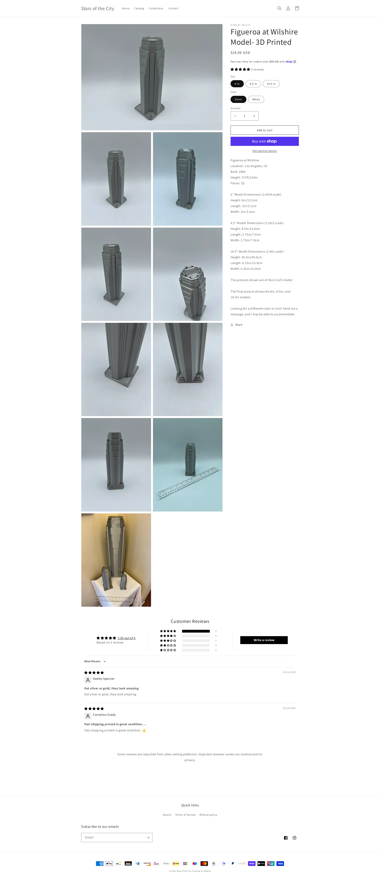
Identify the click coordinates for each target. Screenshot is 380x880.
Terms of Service (185, 814)
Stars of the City (184, 871)
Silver (238, 99)
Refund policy (208, 814)
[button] (279, 8)
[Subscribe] (147, 837)
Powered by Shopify (201, 871)
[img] (94, 673)
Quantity (235, 108)
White (256, 99)
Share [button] (238, 324)
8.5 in (253, 84)
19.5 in (271, 84)
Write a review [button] (264, 640)
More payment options (265, 150)
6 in (237, 84)
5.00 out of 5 (127, 638)
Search (167, 814)
